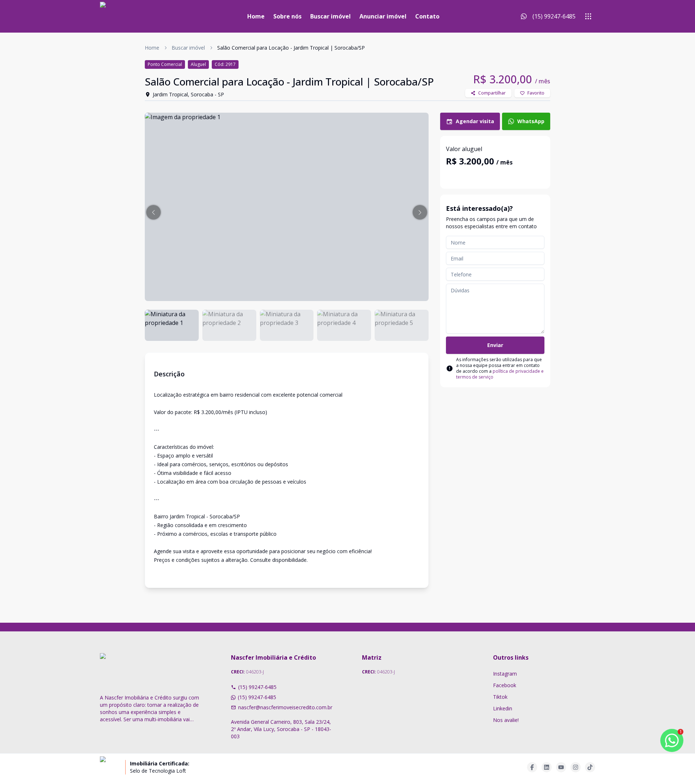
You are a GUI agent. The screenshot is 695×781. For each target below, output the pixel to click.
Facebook (504, 685)
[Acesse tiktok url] (590, 767)
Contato (427, 16)
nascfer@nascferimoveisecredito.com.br (285, 707)
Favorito (535, 93)
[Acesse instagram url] (575, 767)
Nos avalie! (506, 720)
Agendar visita (475, 121)
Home (256, 16)
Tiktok (500, 696)
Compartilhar (492, 93)
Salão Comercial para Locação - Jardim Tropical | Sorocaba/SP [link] (291, 47)
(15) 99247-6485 (257, 687)
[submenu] (588, 16)
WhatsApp (530, 121)
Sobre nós (287, 16)
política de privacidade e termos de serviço (500, 374)
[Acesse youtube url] (561, 767)
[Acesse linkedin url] (547, 767)
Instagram (505, 673)
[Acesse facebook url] (532, 767)
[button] (153, 212)
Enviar (495, 345)
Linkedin (502, 708)
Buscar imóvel (330, 16)
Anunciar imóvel (383, 16)
